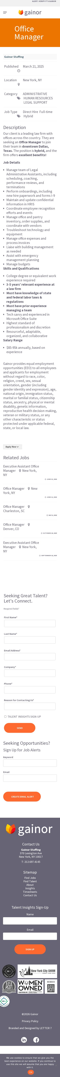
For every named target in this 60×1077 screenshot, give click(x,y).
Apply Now (10, 447)
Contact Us (30, 895)
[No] (56, 1065)
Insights (30, 888)
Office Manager (13, 488)
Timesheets (30, 892)
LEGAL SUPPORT (35, 102)
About (30, 885)
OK (30, 1072)
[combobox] (29, 706)
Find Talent (30, 881)
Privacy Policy (30, 1021)
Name (30, 914)
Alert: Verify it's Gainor (44, 1)
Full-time (45, 112)
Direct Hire (30, 112)
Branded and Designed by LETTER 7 (30, 1028)
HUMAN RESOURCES (38, 98)
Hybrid (28, 116)
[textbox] (9, 706)
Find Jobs (30, 878)
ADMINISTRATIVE (35, 94)
